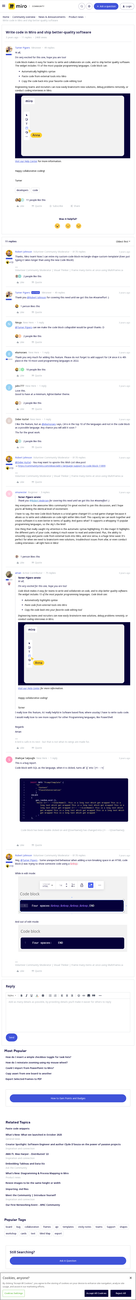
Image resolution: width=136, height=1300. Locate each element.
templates (68, 1226)
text (33, 1233)
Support (111, 1226)
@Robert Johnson (36, 297)
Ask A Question (68, 1260)
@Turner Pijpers (23, 327)
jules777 (19, 385)
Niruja (18, 322)
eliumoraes (21, 352)
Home (6, 16)
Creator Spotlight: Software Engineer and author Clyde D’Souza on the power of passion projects (63, 1144)
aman (18, 572)
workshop (11, 1233)
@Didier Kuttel (23, 462)
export (58, 1233)
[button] (4, 6)
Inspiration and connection (20, 1148)
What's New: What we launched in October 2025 (34, 1134)
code (35, 190)
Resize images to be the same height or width (33, 1182)
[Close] (130, 1278)
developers (22, 190)
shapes (123, 1226)
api (56, 1226)
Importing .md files (17, 1189)
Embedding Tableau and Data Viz (25, 1163)
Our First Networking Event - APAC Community (33, 1204)
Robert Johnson (23, 251)
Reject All (121, 1293)
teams (99, 1226)
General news (13, 1138)
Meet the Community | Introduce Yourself (31, 1195)
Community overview (23, 16)
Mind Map (45, 1233)
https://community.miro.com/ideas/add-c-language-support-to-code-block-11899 (61, 465)
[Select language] (89, 6)
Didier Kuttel (22, 419)
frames (47, 1226)
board (9, 1226)
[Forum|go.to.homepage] (26, 6)
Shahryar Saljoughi (25, 758)
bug (18, 1226)
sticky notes (84, 1226)
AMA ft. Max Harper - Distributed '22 (27, 1154)
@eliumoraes (49, 424)
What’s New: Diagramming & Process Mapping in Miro (37, 1173)
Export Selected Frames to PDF (24, 1079)
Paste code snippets (17, 1128)
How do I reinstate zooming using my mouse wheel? (37, 1062)
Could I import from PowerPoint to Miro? (30, 1068)
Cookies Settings (13, 1293)
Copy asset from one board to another (29, 1073)
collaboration (32, 1226)
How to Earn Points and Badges (68, 1098)
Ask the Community (16, 1167)
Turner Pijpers (22, 47)
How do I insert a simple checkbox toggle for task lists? (38, 1057)
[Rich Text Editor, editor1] (68, 1015)
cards (24, 1233)
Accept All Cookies (96, 1293)
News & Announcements (52, 16)
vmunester (21, 492)
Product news (76, 16)
